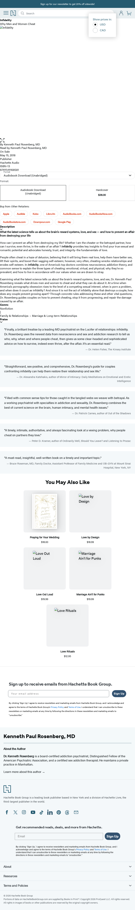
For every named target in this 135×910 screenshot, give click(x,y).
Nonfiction (6, 308)
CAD (103, 30)
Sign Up (119, 693)
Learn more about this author (23, 772)
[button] (67, 140)
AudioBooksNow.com (100, 213)
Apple (6, 213)
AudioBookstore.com (14, 222)
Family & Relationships (14, 316)
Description (7, 226)
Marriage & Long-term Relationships (54, 316)
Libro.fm (50, 213)
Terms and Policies (16, 885)
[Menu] (6, 12)
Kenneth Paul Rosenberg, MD (22, 144)
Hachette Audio (9, 163)
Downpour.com (41, 222)
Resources (10, 876)
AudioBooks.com (72, 213)
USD (103, 24)
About (7, 866)
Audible (21, 213)
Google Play (64, 222)
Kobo (35, 213)
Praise (4, 319)
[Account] (121, 13)
